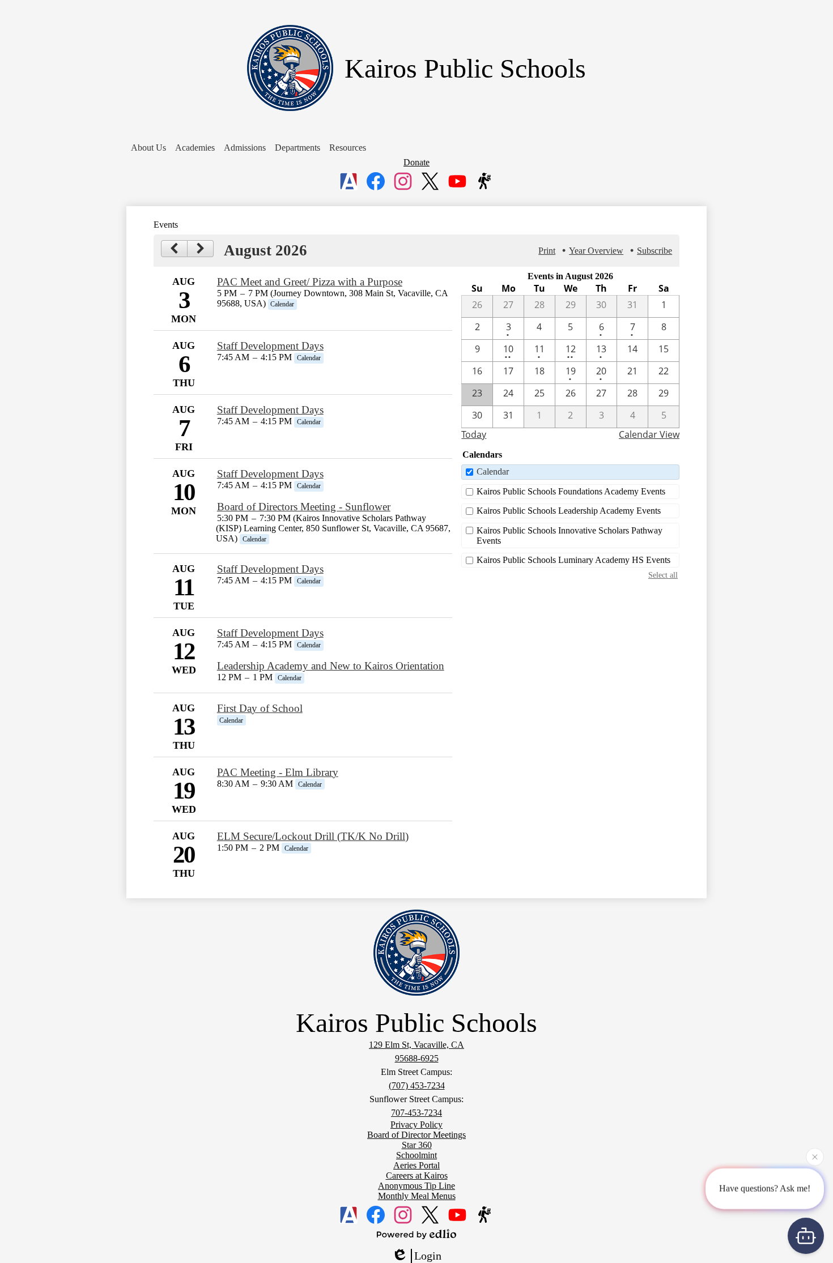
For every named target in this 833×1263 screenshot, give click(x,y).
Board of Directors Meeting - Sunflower (303, 507)
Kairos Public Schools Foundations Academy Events (571, 491)
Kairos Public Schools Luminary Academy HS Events (573, 560)
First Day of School (260, 708)
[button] (148, 147)
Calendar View (649, 434)
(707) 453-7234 (417, 1085)
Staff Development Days (270, 346)
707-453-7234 (416, 1112)
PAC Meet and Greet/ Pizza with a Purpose (309, 282)
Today (473, 434)
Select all (663, 574)
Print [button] (546, 250)
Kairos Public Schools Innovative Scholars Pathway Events (569, 535)
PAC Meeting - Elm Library (277, 772)
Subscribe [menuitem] (654, 250)
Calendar (493, 471)
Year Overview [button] (596, 250)
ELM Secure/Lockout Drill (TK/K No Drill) (313, 836)
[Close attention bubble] (815, 1156)
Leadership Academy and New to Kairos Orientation (330, 666)
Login (427, 1255)
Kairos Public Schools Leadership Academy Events (569, 510)
